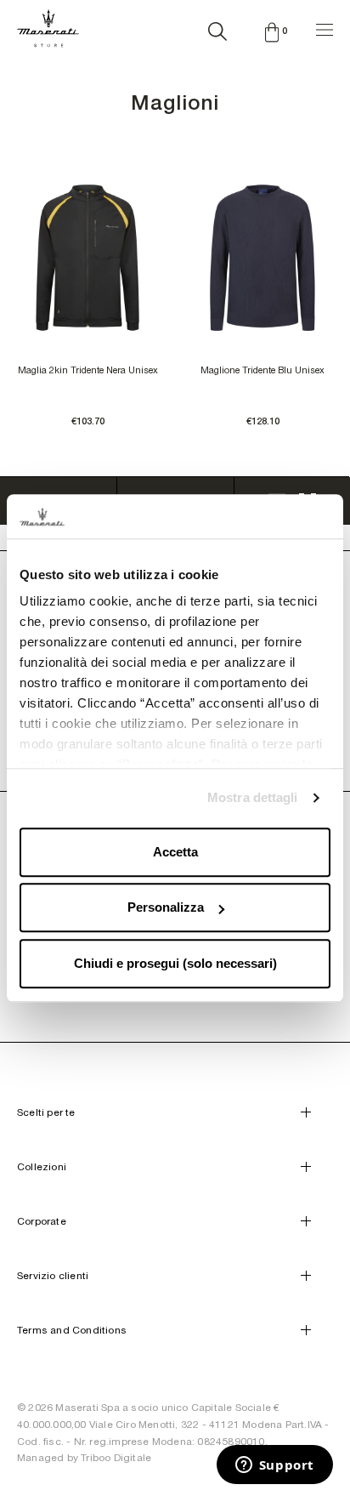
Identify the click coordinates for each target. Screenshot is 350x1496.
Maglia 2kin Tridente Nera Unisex (88, 370)
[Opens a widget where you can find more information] (274, 1466)
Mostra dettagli (252, 798)
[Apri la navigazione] (324, 27)
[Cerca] (217, 28)
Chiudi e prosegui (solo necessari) (175, 963)
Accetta (175, 852)
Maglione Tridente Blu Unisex (262, 370)
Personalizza (165, 908)
